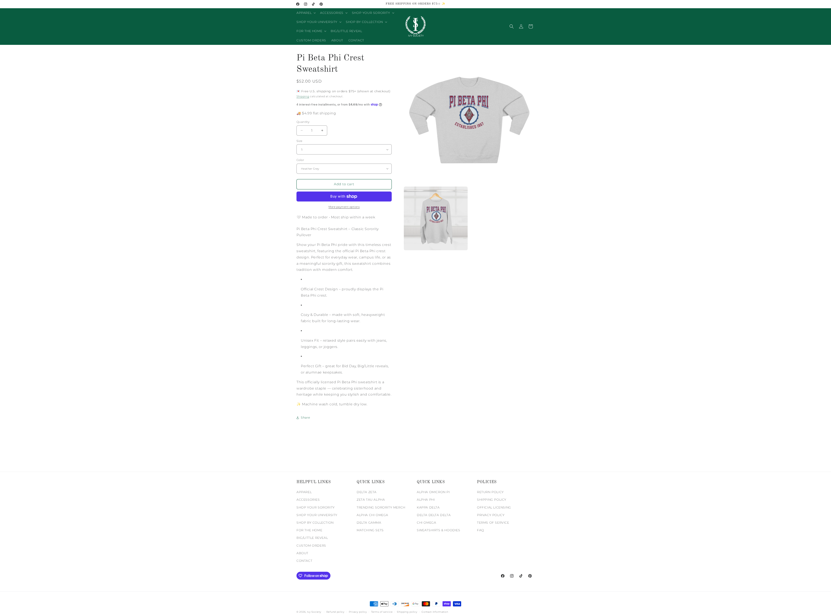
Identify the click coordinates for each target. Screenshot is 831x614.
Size (299, 141)
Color (300, 160)
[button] (305, 12)
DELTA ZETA (367, 492)
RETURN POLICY (490, 492)
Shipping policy (407, 611)
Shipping (302, 96)
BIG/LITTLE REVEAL (312, 538)
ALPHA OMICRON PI (433, 492)
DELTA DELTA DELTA (434, 515)
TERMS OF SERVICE (493, 523)
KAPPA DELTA (428, 507)
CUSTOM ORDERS (311, 545)
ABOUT (302, 553)
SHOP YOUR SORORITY (315, 507)
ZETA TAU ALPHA (371, 500)
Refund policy (335, 611)
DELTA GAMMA (369, 523)
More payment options (344, 206)
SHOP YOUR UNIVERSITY (316, 515)
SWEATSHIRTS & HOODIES (438, 530)
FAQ (480, 530)
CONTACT (304, 561)
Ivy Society (314, 611)
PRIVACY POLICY (490, 515)
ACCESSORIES (308, 500)
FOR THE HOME (309, 530)
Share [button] (305, 417)
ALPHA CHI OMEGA (372, 515)
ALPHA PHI (426, 500)
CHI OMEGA (426, 523)
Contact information (435, 611)
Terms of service (382, 611)
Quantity (302, 121)
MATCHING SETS (370, 530)
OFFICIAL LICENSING (494, 507)
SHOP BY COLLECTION (315, 523)
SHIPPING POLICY (491, 500)
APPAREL (304, 492)
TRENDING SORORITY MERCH (381, 507)
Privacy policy (358, 611)
